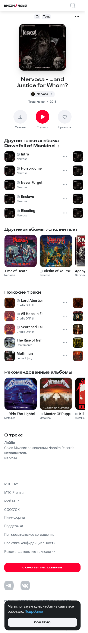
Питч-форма (14, 517)
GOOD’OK (12, 509)
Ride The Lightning (24, 414)
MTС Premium (15, 492)
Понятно (42, 622)
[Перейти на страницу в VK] (25, 585)
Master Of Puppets (59, 414)
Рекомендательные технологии (29, 551)
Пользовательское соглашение (29, 534)
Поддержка (13, 526)
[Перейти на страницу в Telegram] (9, 585)
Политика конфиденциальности (29, 543)
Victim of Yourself (58, 271)
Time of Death (16, 271)
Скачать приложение (42, 567)
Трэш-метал (36, 102)
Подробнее (34, 611)
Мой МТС (11, 501)
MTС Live (11, 484)
